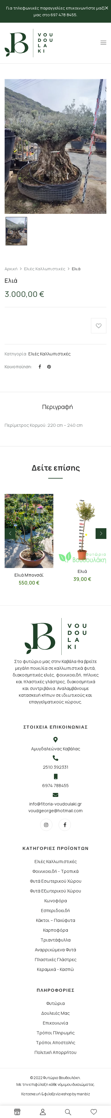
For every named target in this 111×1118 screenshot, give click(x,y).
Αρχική (11, 268)
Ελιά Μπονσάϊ (28, 575)
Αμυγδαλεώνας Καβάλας (55, 749)
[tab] (57, 406)
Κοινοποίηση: (18, 367)
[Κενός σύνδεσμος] (17, 1113)
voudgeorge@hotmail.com (55, 810)
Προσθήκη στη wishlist (98, 325)
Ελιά (82, 571)
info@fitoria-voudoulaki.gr (55, 804)
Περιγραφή (57, 407)
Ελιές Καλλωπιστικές (44, 268)
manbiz (83, 1094)
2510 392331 (55, 767)
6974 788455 (55, 785)
